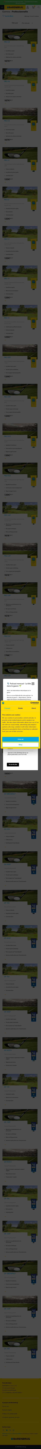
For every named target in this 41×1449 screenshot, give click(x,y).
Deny (20, 744)
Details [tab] (20, 708)
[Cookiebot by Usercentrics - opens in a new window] (30, 703)
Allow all (20, 739)
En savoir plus (13, 764)
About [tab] (34, 708)
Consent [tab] (7, 708)
